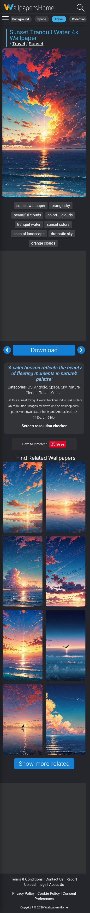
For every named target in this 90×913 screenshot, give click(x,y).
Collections (79, 19)
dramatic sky (62, 234)
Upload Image (35, 884)
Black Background (16, 19)
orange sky (61, 205)
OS (30, 387)
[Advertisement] (45, 296)
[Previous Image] (7, 350)
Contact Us (55, 879)
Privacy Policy (23, 893)
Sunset (36, 43)
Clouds (31, 393)
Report (71, 879)
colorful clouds (60, 215)
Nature (74, 387)
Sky (64, 387)
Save (60, 444)
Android (40, 387)
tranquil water (28, 224)
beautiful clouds (27, 215)
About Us (56, 884)
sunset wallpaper (30, 205)
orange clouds (43, 243)
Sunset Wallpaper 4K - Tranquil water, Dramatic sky (29, 8)
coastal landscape (28, 234)
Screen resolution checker (44, 426)
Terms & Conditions (27, 879)
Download (44, 350)
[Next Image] (81, 350)
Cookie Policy (48, 893)
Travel (59, 19)
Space (41, 19)
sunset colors (58, 224)
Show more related (44, 763)
